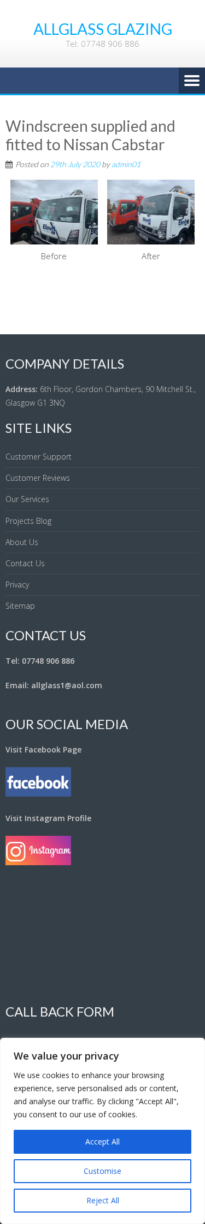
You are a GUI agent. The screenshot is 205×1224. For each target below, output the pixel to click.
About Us (21, 542)
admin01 (126, 164)
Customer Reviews (37, 478)
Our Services (27, 499)
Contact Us (25, 563)
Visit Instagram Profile (48, 818)
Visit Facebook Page (43, 749)
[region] (102, 1131)
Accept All (102, 1141)
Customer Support (38, 456)
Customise (102, 1171)
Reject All (102, 1200)
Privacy (17, 584)
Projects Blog (28, 521)
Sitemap (20, 606)
